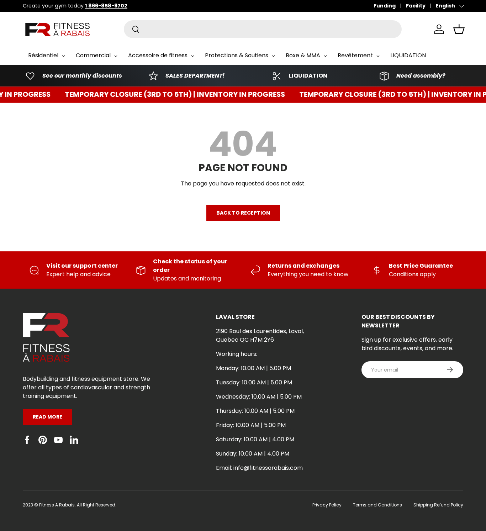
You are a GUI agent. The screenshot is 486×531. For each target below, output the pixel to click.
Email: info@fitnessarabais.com (259, 468)
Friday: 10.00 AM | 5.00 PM (251, 425)
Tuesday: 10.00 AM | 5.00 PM (254, 382)
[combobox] (263, 29)
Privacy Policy (327, 505)
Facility (416, 5)
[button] (459, 29)
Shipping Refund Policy (438, 505)
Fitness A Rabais (57, 505)
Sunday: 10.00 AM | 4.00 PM (252, 453)
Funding (385, 5)
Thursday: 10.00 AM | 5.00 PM (255, 411)
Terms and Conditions (377, 505)
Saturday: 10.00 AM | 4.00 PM (255, 439)
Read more (47, 416)
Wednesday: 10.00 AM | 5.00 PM (259, 397)
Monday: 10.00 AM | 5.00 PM (253, 368)
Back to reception (243, 212)
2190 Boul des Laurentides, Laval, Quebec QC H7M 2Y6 (260, 335)
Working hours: (236, 354)
